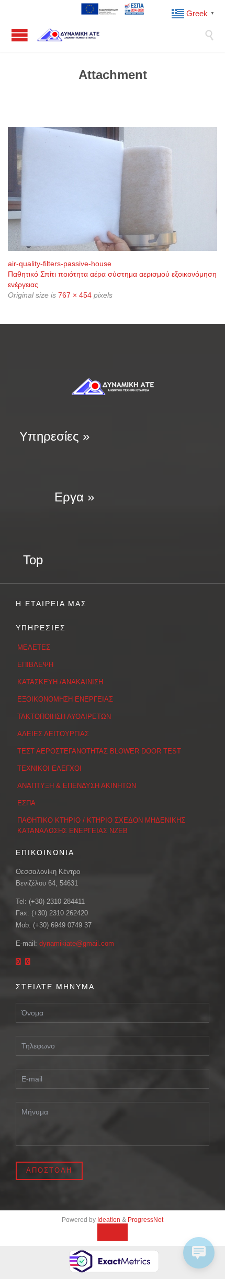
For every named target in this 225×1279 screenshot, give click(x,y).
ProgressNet (145, 1219)
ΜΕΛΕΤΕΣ (33, 647)
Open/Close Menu (19, 35)
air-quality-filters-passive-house (59, 263)
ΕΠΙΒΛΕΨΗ (35, 665)
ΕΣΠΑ (26, 803)
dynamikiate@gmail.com (76, 943)
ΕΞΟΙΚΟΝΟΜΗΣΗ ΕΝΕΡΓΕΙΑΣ (65, 699)
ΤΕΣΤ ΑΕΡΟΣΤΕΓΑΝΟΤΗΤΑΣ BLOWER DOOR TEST (99, 751)
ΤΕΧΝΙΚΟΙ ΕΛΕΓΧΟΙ (49, 768)
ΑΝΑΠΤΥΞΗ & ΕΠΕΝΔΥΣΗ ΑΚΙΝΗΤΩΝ (76, 786)
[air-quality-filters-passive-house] (112, 189)
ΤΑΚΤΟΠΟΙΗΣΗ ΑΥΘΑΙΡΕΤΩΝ (64, 716)
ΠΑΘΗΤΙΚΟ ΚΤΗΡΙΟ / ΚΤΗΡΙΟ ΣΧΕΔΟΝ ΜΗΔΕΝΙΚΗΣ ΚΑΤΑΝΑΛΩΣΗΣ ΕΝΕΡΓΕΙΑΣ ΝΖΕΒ (101, 825)
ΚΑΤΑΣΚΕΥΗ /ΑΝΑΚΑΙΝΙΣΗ (60, 682)
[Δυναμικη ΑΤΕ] (120, 35)
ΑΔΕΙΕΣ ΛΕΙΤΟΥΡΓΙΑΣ (53, 734)
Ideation (108, 1219)
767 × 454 (75, 295)
